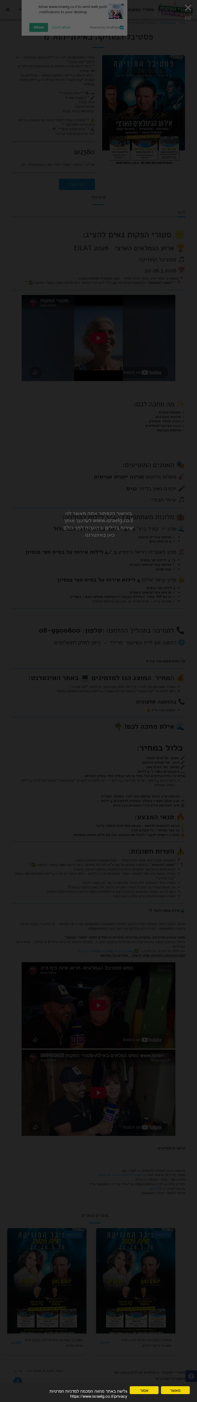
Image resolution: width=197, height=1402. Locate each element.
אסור (144, 1390)
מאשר (175, 1390)
